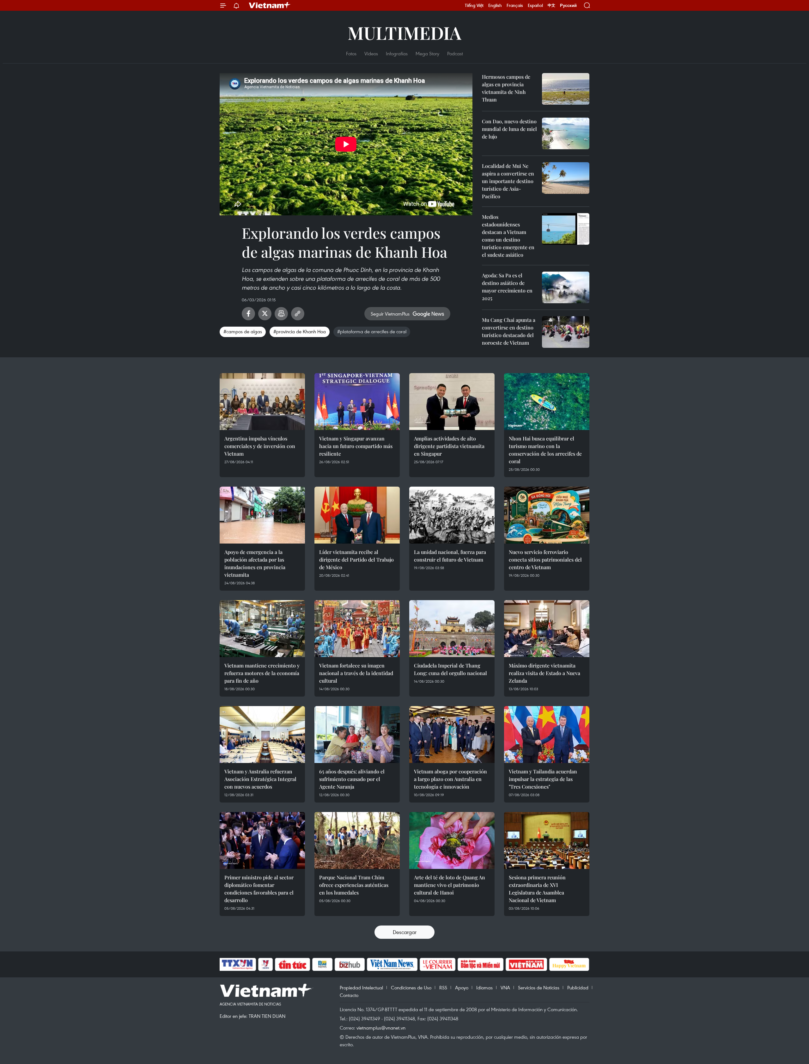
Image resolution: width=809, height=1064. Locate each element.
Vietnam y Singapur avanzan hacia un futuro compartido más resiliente (355, 446)
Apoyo (461, 987)
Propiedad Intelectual (361, 987)
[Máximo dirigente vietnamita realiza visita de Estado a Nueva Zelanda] (546, 628)
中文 (551, 5)
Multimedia (404, 32)
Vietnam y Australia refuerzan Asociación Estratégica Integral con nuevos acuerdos (260, 779)
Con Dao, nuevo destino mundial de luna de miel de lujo (509, 129)
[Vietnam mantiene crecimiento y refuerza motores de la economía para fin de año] (262, 628)
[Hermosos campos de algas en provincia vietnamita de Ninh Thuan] (565, 89)
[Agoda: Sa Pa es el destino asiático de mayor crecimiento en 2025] (565, 287)
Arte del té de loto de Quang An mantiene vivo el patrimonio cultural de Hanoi (449, 885)
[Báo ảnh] (526, 964)
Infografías (397, 53)
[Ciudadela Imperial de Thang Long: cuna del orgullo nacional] (452, 628)
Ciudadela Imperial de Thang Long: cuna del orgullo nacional (450, 669)
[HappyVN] (569, 964)
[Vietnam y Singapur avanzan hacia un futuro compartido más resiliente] (357, 401)
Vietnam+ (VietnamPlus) (270, 5)
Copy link (297, 313)
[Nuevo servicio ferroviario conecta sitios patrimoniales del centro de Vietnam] (546, 515)
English (495, 5)
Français (515, 5)
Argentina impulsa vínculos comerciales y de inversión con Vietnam (259, 446)
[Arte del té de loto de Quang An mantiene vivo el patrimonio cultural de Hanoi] (452, 840)
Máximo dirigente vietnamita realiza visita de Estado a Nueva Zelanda (544, 673)
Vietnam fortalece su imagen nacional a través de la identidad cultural (356, 673)
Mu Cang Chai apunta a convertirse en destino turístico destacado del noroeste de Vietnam (508, 331)
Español (535, 5)
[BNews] (322, 964)
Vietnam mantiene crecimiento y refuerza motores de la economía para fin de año (262, 673)
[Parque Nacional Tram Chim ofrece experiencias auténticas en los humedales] (357, 840)
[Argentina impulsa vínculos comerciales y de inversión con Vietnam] (262, 401)
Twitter (264, 313)
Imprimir (281, 313)
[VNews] (265, 964)
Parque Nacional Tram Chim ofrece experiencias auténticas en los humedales (353, 885)
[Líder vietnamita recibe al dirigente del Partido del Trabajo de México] (357, 515)
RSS (443, 987)
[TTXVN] (237, 964)
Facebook (248, 313)
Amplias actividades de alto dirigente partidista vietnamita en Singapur (449, 446)
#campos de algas (242, 331)
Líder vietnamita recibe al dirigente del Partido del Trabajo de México (356, 559)
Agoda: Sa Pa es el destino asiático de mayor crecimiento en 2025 (507, 286)
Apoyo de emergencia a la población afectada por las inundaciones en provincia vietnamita (254, 563)
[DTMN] (480, 964)
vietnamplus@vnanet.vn (380, 1027)
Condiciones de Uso (411, 987)
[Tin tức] (292, 964)
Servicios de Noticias (538, 987)
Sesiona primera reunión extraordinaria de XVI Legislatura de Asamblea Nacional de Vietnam (537, 888)
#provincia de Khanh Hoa (299, 331)
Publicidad (577, 987)
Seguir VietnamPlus (390, 314)
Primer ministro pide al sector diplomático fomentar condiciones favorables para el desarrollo (259, 888)
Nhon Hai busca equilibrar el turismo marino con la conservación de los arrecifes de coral (545, 449)
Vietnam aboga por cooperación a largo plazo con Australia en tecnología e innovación (450, 779)
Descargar (405, 932)
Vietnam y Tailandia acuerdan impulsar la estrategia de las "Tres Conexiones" (543, 779)
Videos (371, 53)
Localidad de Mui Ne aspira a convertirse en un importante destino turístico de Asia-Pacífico (508, 181)
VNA (505, 987)
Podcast (455, 53)
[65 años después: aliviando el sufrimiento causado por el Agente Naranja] (357, 734)
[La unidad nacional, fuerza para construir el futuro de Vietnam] (452, 515)
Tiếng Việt (474, 5)
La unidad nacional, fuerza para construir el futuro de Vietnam (450, 556)
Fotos (351, 53)
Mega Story (427, 53)
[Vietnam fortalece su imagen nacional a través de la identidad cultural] (357, 628)
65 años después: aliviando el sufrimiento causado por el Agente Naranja (352, 779)
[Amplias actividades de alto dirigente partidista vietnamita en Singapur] (452, 401)
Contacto (349, 995)
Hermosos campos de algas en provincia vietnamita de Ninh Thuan (506, 88)
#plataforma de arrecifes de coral (371, 331)
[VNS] (392, 964)
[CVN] (437, 964)
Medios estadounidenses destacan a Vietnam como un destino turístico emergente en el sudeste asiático (508, 235)
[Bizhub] (349, 964)
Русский (568, 5)
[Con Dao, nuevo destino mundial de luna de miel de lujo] (565, 133)
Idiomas (484, 987)
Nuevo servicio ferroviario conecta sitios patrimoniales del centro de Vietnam (545, 559)
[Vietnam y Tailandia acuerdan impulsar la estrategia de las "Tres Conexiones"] (546, 734)
